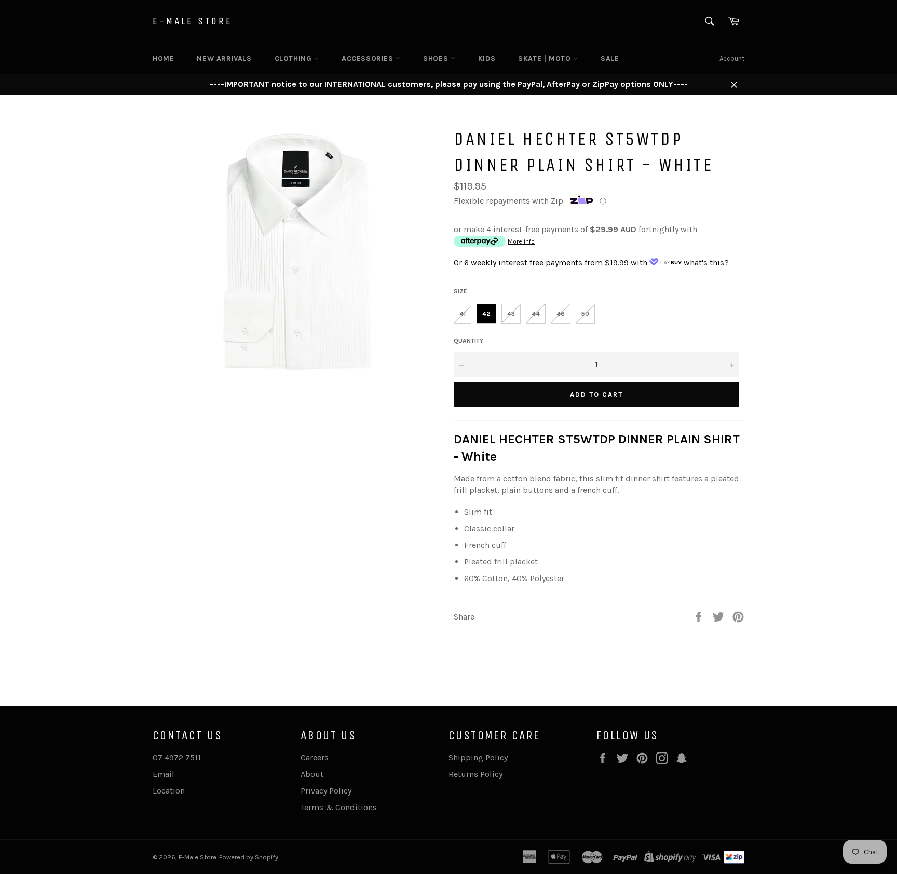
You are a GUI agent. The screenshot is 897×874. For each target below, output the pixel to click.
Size (460, 291)
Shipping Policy (478, 757)
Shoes (437, 58)
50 (585, 313)
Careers (315, 757)
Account (731, 58)
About (312, 774)
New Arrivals (224, 58)
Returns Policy (475, 774)
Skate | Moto (545, 58)
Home (163, 58)
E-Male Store (192, 21)
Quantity (468, 340)
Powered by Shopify (248, 857)
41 (462, 313)
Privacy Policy (326, 791)
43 (511, 313)
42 (486, 313)
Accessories (369, 58)
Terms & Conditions (339, 807)
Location (169, 791)
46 (560, 313)
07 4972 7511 (177, 757)
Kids (486, 58)
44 (536, 313)
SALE (610, 58)
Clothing (294, 58)
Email (163, 774)
